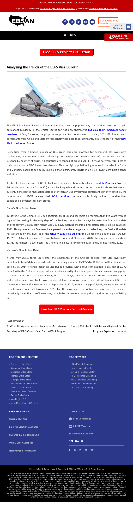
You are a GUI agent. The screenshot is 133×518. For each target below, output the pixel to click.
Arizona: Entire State (21, 364)
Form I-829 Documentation (83, 383)
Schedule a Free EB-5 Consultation (119, 37)
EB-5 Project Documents (82, 364)
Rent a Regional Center (82, 368)
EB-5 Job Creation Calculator (23, 427)
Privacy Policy (35, 469)
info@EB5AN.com (82, 426)
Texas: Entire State (20, 395)
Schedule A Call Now (82, 433)
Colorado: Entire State (21, 372)
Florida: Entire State (20, 376)
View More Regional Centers (24, 403)
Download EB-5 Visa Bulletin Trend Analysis (66, 309)
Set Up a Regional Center (83, 372)
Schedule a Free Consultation (108, 22)
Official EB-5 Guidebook (21, 443)
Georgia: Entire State (21, 380)
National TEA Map (18, 419)
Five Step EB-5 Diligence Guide (25, 435)
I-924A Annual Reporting (82, 387)
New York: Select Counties (23, 391)
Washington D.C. (19, 399)
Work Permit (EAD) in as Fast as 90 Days (58, 9)
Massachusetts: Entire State (24, 383)
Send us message (81, 419)
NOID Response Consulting (84, 380)
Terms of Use (49, 469)
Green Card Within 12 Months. (103, 9)
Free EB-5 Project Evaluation (66, 52)
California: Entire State (21, 368)
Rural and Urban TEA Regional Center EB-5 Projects (61, 3)
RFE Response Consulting (83, 376)
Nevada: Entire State (21, 387)
